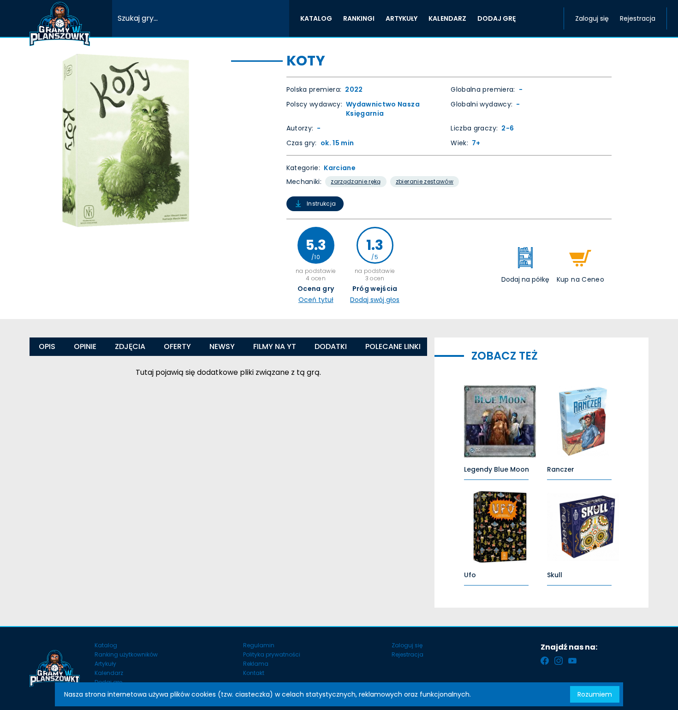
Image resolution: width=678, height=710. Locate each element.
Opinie (85, 346)
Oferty (177, 346)
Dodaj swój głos (374, 299)
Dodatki (331, 346)
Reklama (255, 664)
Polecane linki (393, 346)
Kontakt (253, 673)
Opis (47, 346)
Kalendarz (109, 673)
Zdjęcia (130, 346)
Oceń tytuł (315, 299)
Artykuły (105, 664)
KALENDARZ (447, 18)
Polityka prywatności (271, 654)
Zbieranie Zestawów (424, 181)
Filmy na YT (274, 346)
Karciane (340, 167)
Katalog (106, 645)
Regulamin (258, 645)
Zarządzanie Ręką (356, 181)
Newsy (222, 346)
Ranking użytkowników (126, 654)
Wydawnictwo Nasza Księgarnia (383, 109)
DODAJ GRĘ (496, 18)
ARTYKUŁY (401, 18)
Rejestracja (637, 18)
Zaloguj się (592, 18)
